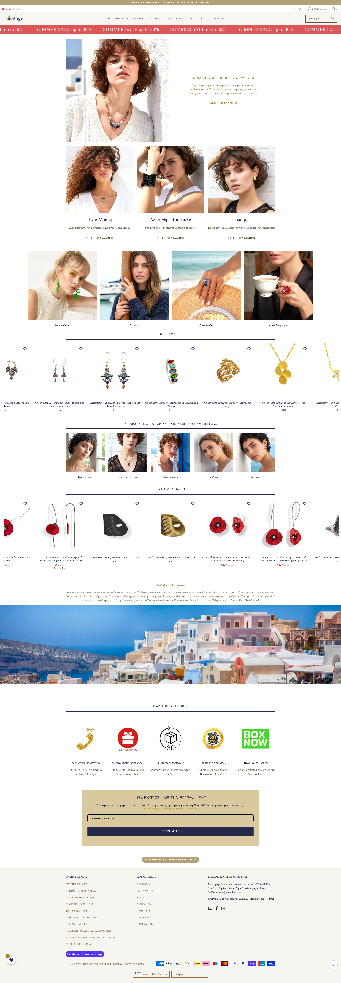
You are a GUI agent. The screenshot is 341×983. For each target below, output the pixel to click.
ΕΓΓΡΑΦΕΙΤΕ (170, 531)
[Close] (193, 448)
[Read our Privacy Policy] (193, 519)
